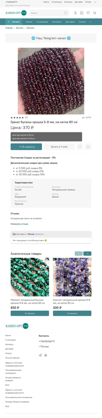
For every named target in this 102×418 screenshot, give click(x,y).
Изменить (39, 234)
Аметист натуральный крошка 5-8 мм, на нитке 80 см (71, 301)
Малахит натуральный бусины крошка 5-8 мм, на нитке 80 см (28, 301)
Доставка (79, 2)
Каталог (16, 21)
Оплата (88, 2)
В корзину (30, 313)
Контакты (68, 2)
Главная (9, 27)
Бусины (19, 27)
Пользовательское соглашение (13, 371)
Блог (7, 385)
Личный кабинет (12, 358)
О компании (57, 2)
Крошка (30, 27)
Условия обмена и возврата (13, 379)
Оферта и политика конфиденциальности (14, 364)
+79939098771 (11, 2)
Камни (46, 2)
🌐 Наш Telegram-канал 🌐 (51, 38)
